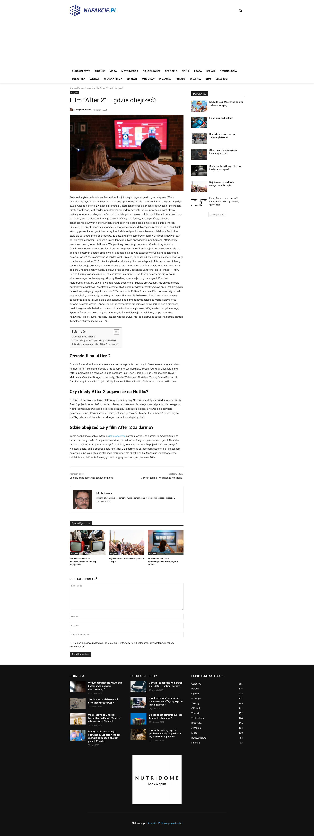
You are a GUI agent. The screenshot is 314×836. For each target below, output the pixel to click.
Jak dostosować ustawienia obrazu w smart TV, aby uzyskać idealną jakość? (166, 701)
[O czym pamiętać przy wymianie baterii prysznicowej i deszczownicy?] (78, 686)
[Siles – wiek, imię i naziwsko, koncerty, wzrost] (199, 154)
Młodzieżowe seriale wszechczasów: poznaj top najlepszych (83, 561)
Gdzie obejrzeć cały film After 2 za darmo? (96, 344)
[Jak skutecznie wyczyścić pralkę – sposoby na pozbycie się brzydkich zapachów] (138, 734)
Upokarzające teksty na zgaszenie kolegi (91, 477)
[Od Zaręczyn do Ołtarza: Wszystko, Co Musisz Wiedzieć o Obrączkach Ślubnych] (78, 719)
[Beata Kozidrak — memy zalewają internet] (199, 138)
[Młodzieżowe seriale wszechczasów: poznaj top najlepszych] (87, 542)
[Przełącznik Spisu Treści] (115, 332)
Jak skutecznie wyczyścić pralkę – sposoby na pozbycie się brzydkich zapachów (165, 733)
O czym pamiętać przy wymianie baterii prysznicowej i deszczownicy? (105, 685)
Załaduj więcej (216, 214)
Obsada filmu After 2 (84, 336)
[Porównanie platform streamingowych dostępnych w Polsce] (165, 542)
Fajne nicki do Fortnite (221, 118)
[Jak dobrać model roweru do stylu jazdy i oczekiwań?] (78, 703)
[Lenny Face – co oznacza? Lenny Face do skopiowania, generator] (199, 202)
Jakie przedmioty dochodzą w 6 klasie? (162, 477)
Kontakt (152, 823)
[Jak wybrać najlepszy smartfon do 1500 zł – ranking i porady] (138, 686)
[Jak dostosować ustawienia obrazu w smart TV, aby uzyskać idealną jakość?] (138, 702)
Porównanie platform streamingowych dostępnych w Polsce (163, 561)
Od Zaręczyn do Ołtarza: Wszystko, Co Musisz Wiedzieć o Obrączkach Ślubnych (104, 718)
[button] (240, 10)
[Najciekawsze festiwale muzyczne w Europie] (127, 542)
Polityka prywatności (170, 823)
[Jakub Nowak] (72, 109)
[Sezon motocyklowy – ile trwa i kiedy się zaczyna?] (199, 170)
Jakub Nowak (85, 109)
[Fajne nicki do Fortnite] (199, 122)
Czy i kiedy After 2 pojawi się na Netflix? (95, 340)
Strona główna (76, 88)
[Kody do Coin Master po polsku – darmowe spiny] (199, 106)
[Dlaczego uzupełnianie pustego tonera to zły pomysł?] (138, 719)
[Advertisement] (157, 42)
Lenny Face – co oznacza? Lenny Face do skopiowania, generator (224, 201)
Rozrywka (89, 88)
